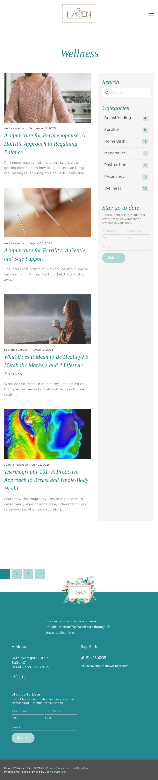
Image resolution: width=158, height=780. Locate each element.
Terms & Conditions (78, 768)
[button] (151, 13)
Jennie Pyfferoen (55, 772)
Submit (114, 257)
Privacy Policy (55, 768)
